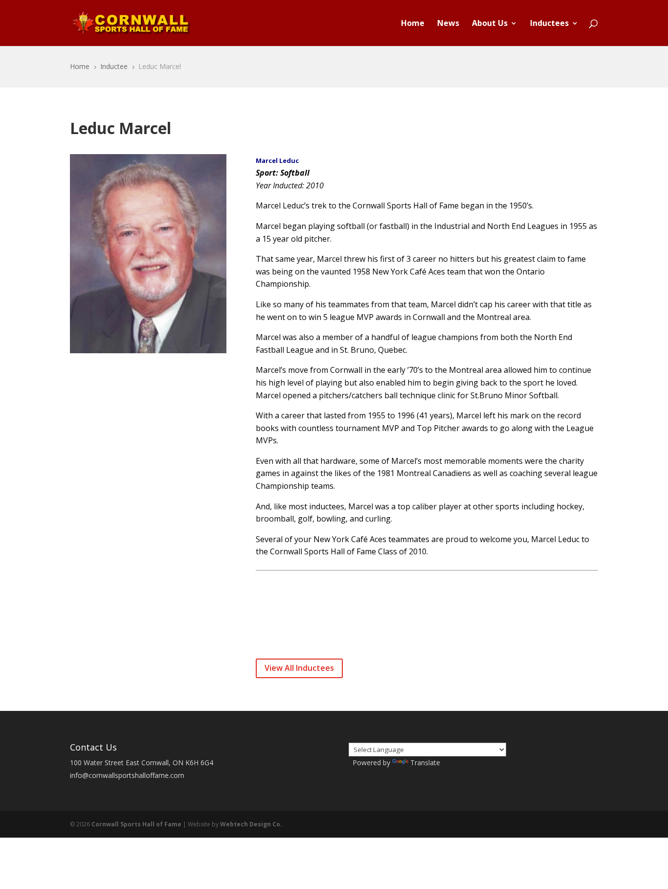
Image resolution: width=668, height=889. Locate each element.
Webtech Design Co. (251, 824)
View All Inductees (299, 667)
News (448, 24)
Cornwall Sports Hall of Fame (136, 824)
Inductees (549, 24)
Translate (425, 762)
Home (412, 24)
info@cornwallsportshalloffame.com (127, 775)
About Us (490, 24)
